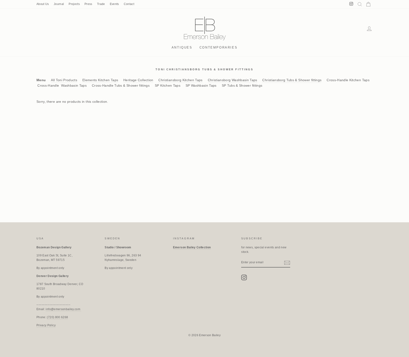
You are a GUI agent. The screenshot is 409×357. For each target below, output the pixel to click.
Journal (59, 4)
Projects (74, 4)
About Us (42, 4)
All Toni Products (64, 80)
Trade (101, 4)
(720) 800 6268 (57, 317)
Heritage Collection (138, 80)
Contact (129, 4)
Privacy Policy (46, 325)
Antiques (182, 47)
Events (114, 4)
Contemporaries (218, 47)
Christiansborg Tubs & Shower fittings (291, 80)
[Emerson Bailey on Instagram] (244, 277)
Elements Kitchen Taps (100, 80)
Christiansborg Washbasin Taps (232, 80)
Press (88, 4)
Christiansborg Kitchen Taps (180, 80)
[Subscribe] (287, 262)
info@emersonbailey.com (63, 309)
